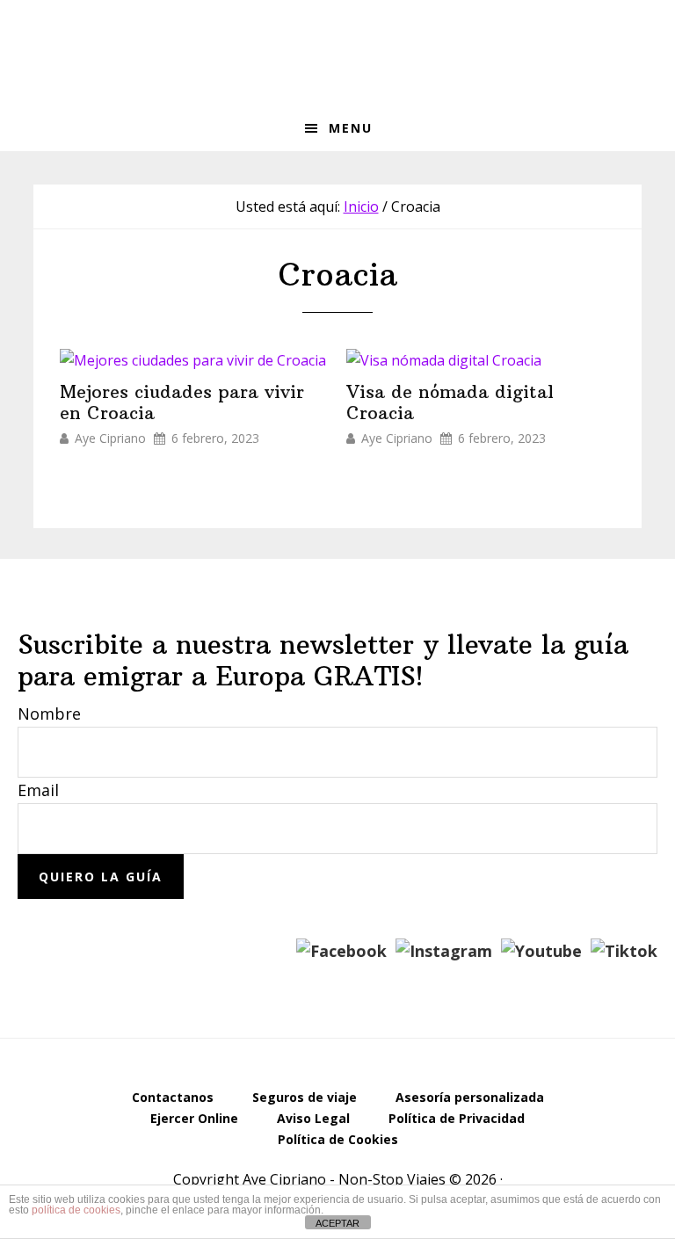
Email (38, 790)
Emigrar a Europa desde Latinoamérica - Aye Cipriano (337, 53)
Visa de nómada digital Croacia (450, 402)
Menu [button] (351, 128)
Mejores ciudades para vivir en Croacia (182, 402)
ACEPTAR (337, 1223)
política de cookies (76, 1210)
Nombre (49, 713)
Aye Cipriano (110, 438)
